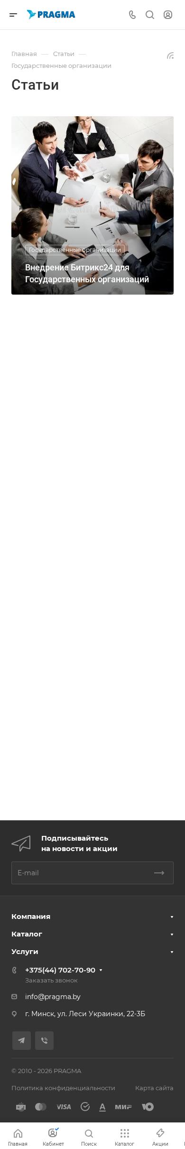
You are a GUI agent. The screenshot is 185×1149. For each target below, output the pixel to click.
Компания (30, 916)
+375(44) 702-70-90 (60, 969)
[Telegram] (21, 1040)
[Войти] (168, 14)
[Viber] (44, 1040)
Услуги (24, 951)
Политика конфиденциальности (63, 1088)
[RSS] (170, 54)
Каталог (26, 933)
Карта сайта (154, 1088)
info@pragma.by (53, 996)
